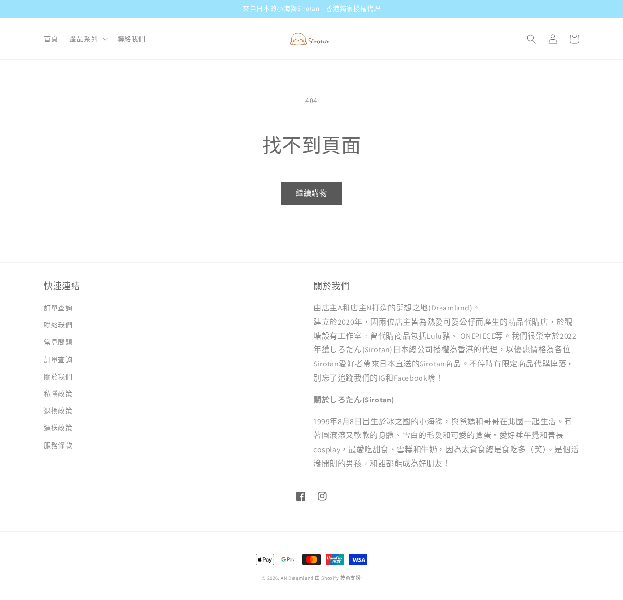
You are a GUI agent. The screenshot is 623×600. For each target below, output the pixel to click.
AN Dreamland (297, 578)
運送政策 (58, 427)
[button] (87, 39)
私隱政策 (58, 393)
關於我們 (58, 376)
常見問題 (58, 342)
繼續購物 (311, 193)
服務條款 (58, 445)
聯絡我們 (58, 325)
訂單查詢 (58, 308)
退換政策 (58, 410)
